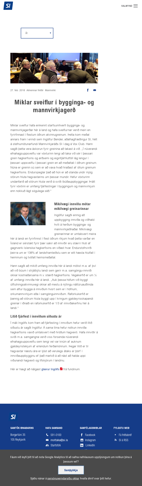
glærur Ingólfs (50, 369)
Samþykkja (71, 470)
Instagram (90, 440)
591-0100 (56, 435)
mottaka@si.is (59, 440)
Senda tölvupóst (94, 90)
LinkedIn (90, 445)
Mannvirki (50, 90)
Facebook (90, 435)
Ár (26, 33)
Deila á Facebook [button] (87, 90)
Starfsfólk (56, 445)
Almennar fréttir (34, 90)
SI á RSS (123, 440)
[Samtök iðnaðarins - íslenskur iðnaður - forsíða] (14, 5)
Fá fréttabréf (125, 435)
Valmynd (136, 5)
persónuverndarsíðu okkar (63, 478)
